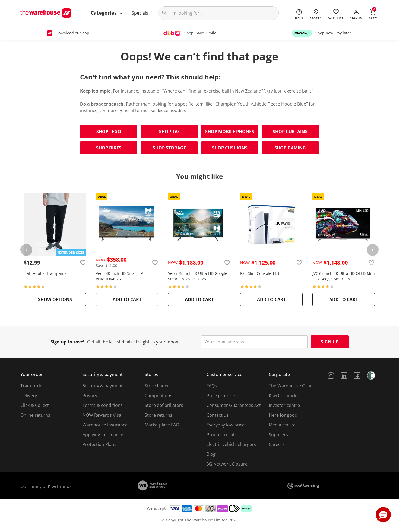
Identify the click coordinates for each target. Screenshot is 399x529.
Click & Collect (34, 405)
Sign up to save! (67, 342)
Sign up (329, 342)
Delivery (28, 396)
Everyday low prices (227, 425)
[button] (356, 14)
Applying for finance (103, 435)
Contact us (218, 415)
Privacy (90, 396)
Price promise (221, 396)
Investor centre (284, 405)
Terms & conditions (103, 405)
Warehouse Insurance (105, 425)
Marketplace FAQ (162, 425)
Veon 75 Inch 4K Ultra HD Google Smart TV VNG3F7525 (197, 276)
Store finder (157, 386)
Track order (32, 386)
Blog (211, 454)
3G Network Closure (227, 464)
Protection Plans (99, 444)
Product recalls (222, 435)
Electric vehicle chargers (231, 444)
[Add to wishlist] (83, 262)
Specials (140, 13)
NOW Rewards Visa (102, 415)
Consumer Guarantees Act (234, 405)
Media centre (282, 425)
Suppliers (278, 435)
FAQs (212, 386)
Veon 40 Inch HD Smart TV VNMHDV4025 (119, 276)
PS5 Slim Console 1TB (259, 273)
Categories (104, 12)
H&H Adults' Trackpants (45, 273)
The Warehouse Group (292, 386)
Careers (277, 444)
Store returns (158, 415)
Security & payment (103, 386)
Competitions (158, 396)
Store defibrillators (164, 405)
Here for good (283, 415)
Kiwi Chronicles (284, 396)
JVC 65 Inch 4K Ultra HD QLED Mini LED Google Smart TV (343, 276)
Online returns (35, 415)
